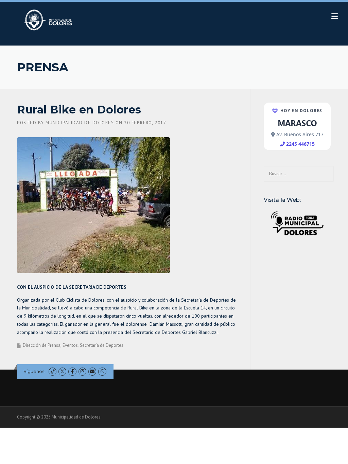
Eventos (70, 345)
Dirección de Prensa (41, 345)
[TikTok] (52, 371)
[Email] (92, 371)
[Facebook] (72, 371)
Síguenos (33, 371)
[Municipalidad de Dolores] (49, 20)
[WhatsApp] (102, 371)
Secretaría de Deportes (101, 345)
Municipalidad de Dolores (80, 123)
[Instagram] (82, 371)
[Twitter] (62, 371)
